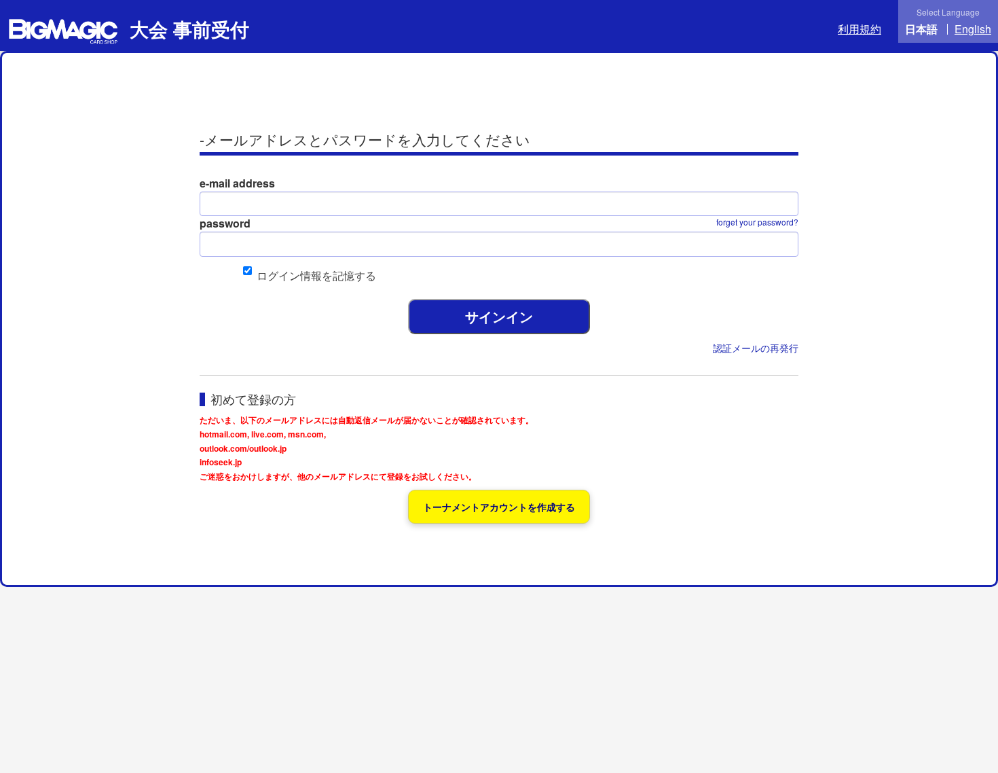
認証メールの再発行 (755, 348)
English (973, 29)
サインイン (499, 316)
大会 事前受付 (186, 29)
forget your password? (757, 222)
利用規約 (859, 29)
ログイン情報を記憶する (316, 275)
